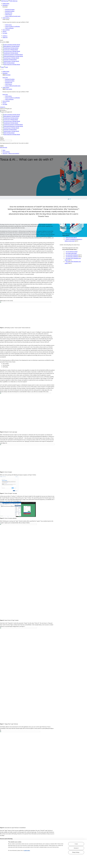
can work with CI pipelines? (72, 255)
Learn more (5, 77)
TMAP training (8, 89)
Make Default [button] (17, 44)
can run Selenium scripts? (72, 251)
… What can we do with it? (71, 237)
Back (4, 74)
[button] (8, 5)
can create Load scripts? (71, 253)
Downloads (7, 74)
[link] (8, 0)
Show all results (3, 147)
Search (2, 145)
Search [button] (1, 40)
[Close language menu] (6, 110)
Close (7, 42)
